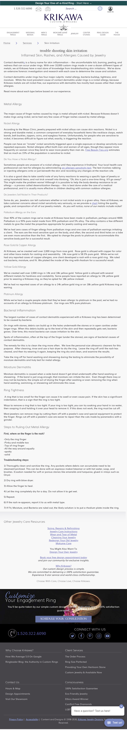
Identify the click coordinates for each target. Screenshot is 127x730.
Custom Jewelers (63, 22)
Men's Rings (44, 33)
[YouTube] (107, 636)
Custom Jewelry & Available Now (83, 672)
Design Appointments (17, 693)
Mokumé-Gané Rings (60, 33)
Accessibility (32, 719)
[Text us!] (114, 723)
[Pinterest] (90, 636)
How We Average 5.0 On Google (23, 656)
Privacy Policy (16, 719)
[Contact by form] (38, 8)
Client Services (74, 650)
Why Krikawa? (63, 565)
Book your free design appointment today (63, 557)
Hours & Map (12, 688)
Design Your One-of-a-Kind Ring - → (63, 3)
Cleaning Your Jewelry (63, 537)
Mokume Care (63, 543)
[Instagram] (99, 636)
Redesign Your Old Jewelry (63, 540)
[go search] (100, 8)
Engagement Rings (13, 33)
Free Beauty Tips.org (96, 149)
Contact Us (12, 682)
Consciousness (74, 682)
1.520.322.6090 (23, 8)
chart (94, 203)
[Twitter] (72, 636)
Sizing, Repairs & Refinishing (63, 528)
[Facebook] (81, 636)
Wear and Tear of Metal (63, 534)
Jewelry (75, 33)
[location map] (48, 8)
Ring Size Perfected (76, 661)
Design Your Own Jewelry (64, 551)
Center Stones (86, 33)
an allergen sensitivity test (76, 167)
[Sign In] (110, 8)
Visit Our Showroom (16, 699)
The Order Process (75, 656)
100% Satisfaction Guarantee (81, 688)
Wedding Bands (30, 33)
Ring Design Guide (103, 33)
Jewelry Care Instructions (63, 531)
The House (117, 33)
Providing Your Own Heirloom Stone (85, 667)
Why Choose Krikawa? (19, 650)
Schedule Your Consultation (63, 619)
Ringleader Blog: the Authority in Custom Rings (31, 661)
